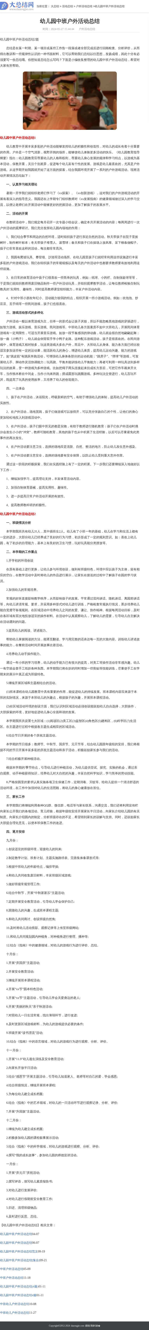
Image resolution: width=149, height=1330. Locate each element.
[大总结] (17, 6)
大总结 (55, 6)
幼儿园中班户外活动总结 (16, 1234)
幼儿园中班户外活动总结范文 (19, 1251)
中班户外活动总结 (11, 1269)
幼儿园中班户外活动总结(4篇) (19, 1286)
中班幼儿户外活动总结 (14, 1304)
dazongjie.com (77, 1325)
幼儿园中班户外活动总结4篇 (18, 1295)
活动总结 (67, 6)
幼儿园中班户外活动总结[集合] (20, 1260)
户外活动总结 (84, 6)
